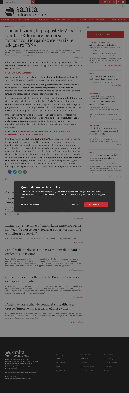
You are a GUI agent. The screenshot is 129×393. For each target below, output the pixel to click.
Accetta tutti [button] (96, 204)
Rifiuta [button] (74, 204)
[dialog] (64, 196)
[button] (31, 204)
